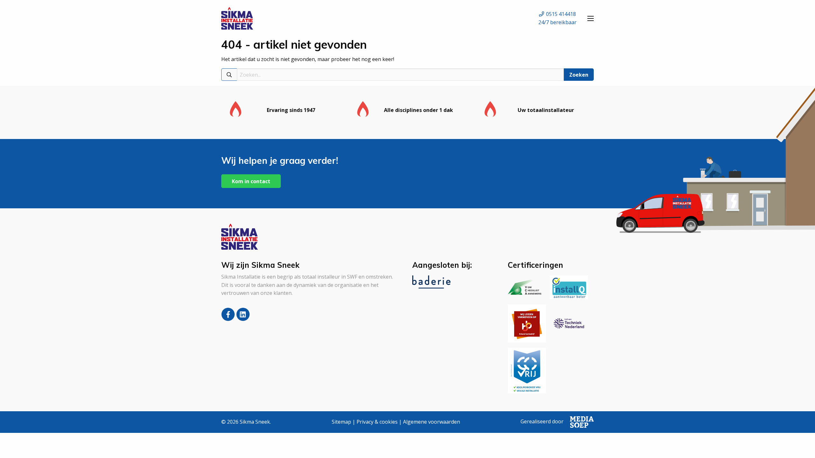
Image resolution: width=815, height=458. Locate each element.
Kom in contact (251, 181)
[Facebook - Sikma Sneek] (228, 318)
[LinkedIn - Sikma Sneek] (243, 318)
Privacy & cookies (377, 421)
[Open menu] (590, 18)
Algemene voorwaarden (431, 421)
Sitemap (341, 421)
